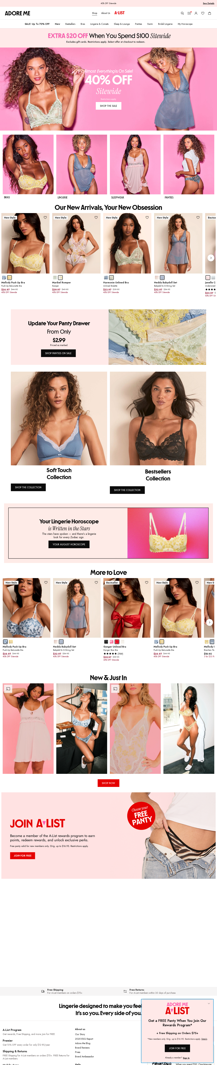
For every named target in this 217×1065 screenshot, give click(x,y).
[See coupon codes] (189, 13)
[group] (108, 258)
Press (77, 1052)
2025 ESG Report (84, 1039)
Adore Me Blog (82, 1043)
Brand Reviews (82, 1047)
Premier (8, 1041)
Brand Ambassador (84, 1056)
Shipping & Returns (15, 1051)
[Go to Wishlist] (202, 13)
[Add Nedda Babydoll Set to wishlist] (198, 217)
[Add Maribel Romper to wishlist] (96, 217)
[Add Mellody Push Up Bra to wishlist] (45, 217)
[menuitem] (37, 24)
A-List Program (12, 1030)
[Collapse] (209, 1004)
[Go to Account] (196, 13)
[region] (108, 728)
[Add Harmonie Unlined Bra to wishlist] (147, 217)
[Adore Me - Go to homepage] (17, 13)
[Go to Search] (182, 13)
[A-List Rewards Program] (119, 13)
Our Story (80, 1034)
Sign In (186, 1058)
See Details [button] (208, 3)
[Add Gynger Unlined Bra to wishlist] (147, 582)
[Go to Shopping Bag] (209, 13)
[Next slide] (211, 257)
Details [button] (204, 1039)
